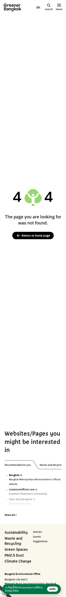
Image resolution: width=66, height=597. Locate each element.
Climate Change (18, 561)
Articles (37, 532)
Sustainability (16, 532)
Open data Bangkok (20, 499)
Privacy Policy (12, 590)
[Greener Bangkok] (12, 7)
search (49, 9)
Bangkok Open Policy (21, 509)
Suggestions (40, 541)
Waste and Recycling (13, 541)
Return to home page (36, 235)
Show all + (11, 515)
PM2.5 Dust (14, 555)
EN (38, 7)
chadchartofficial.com (22, 489)
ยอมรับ (52, 589)
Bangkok (14, 475)
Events (37, 536)
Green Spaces (16, 549)
